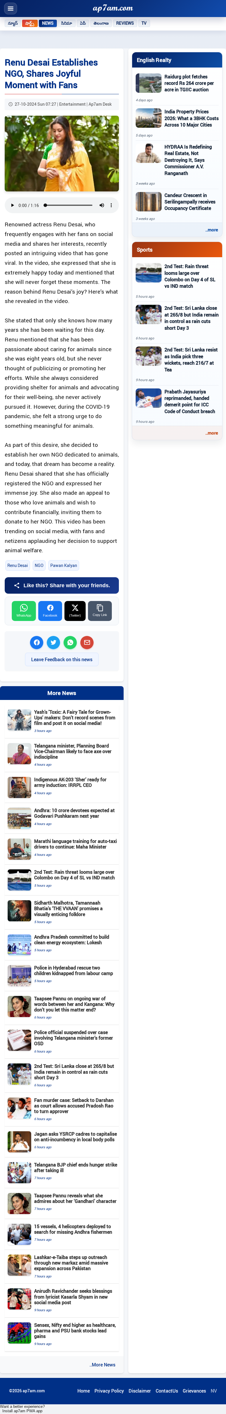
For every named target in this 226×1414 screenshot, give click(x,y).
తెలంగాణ (101, 23)
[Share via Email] (87, 642)
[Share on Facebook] (36, 642)
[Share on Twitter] (53, 642)
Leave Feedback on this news (61, 659)
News (48, 23)
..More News (102, 1364)
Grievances (194, 1391)
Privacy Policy (109, 1391)
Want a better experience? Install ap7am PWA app (22, 1408)
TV (144, 23)
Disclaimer (140, 1391)
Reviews (125, 23)
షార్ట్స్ (29, 23)
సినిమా (66, 23)
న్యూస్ (13, 23)
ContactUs (167, 1391)
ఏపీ (83, 23)
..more (211, 230)
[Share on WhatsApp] (70, 642)
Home (83, 1391)
